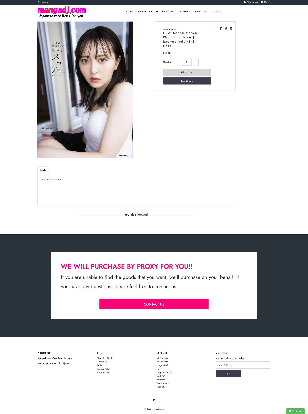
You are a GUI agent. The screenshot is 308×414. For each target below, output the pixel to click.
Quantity (167, 61)
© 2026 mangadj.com (154, 408)
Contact (217, 11)
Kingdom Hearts (164, 372)
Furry (158, 368)
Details (42, 170)
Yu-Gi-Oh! (161, 386)
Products (144, 11)
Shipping (184, 11)
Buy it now (187, 81)
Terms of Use (103, 372)
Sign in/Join (252, 2)
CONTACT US (154, 304)
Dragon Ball (162, 365)
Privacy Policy (103, 368)
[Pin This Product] (231, 28)
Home (129, 11)
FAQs (99, 365)
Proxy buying (164, 11)
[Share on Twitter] (226, 28)
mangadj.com (169, 29)
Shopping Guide (105, 358)
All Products (162, 358)
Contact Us (102, 361)
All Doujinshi (162, 361)
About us (201, 11)
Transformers (162, 383)
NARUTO (160, 376)
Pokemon (160, 379)
